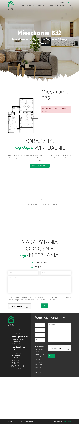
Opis (30, 5)
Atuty (34, 5)
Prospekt (63, 5)
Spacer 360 (25, 5)
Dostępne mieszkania (51, 5)
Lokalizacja (40, 5)
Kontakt (69, 5)
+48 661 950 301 (15, 329)
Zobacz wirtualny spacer (39, 166)
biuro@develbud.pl (16, 333)
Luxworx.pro (67, 421)
